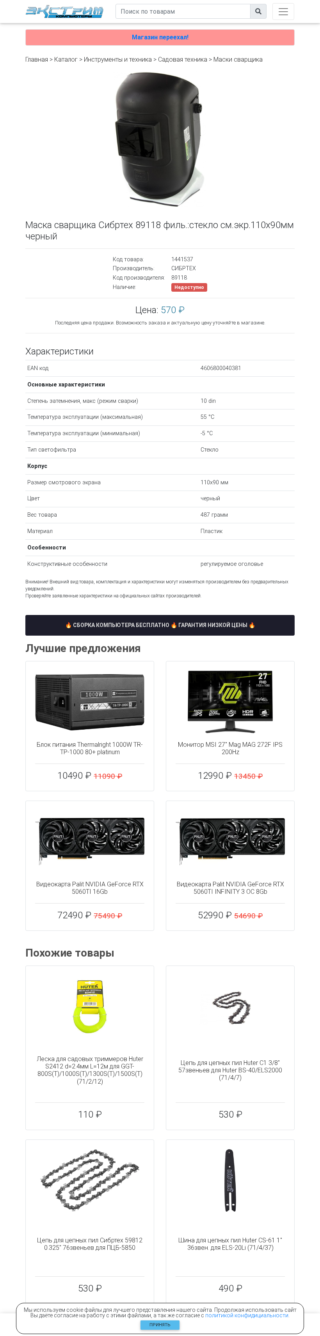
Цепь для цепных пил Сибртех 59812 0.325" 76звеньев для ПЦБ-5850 (89, 1244)
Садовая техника (182, 59)
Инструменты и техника (118, 59)
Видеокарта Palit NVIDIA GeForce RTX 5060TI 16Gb (90, 888)
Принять (160, 1324)
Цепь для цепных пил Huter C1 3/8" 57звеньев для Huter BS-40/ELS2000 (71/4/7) (230, 1070)
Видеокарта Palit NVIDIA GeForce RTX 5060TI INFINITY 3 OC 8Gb (230, 888)
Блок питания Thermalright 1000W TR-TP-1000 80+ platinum (90, 748)
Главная (36, 59)
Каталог (66, 59)
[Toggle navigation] (283, 11)
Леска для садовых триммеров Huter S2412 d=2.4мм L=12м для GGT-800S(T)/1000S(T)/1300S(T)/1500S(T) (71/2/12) (90, 1070)
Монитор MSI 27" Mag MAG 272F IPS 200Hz (230, 748)
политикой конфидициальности (246, 1315)
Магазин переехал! (160, 37)
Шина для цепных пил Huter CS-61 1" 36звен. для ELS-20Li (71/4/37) (230, 1244)
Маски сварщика (238, 59)
